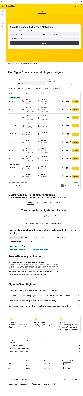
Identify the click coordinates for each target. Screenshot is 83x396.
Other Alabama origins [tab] (48, 237)
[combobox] (29, 30)
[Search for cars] (3, 17)
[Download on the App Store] (66, 367)
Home (9, 63)
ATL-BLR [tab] (51, 202)
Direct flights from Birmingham (17, 249)
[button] (81, 2)
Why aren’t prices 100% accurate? (19, 351)
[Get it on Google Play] (66, 363)
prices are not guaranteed (41, 340)
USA (21, 63)
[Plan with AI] (3, 21)
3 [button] (68, 186)
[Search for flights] (3, 11)
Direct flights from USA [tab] (16, 237)
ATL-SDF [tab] (30, 202)
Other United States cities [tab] (64, 237)
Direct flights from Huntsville (40, 249)
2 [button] (65, 186)
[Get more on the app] (3, 25)
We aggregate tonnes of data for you (19, 348)
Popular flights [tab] (28, 241)
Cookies (28, 2)
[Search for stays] (3, 14)
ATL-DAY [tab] (37, 202)
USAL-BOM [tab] (30, 220)
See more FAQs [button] (34, 278)
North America (16, 63)
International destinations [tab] (32, 237)
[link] (64, 379)
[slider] (72, 84)
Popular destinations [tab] (15, 241)
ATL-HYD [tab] (58, 202)
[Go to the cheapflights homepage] (12, 6)
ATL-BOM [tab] (44, 202)
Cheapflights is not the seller (17, 345)
